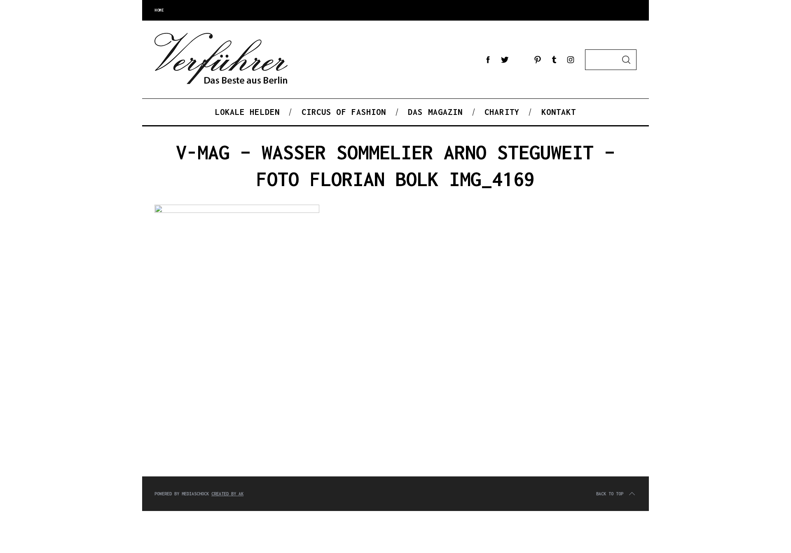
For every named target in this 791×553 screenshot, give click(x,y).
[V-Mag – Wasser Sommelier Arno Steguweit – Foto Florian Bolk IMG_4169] (236, 211)
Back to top (609, 493)
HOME (159, 10)
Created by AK (227, 493)
